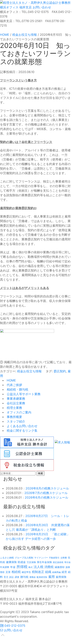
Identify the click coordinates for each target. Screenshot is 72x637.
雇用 (51, 577)
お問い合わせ (41, 7)
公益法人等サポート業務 (23, 394)
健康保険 (11, 562)
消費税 (49, 567)
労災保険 (31, 562)
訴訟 (11, 577)
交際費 (63, 558)
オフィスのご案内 (18, 412)
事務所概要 (14, 417)
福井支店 (25, 7)
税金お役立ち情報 (29, 371)
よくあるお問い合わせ (21, 426)
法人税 (38, 567)
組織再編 (56, 572)
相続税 (16, 572)
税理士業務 (14, 408)
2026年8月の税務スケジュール (47, 488)
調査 (17, 577)
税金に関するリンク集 (21, 430)
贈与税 (24, 576)
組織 (48, 572)
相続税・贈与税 (17, 389)
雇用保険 (61, 576)
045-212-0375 (14, 625)
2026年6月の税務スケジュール (46, 497)
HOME (11, 380)
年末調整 (4, 567)
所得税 (22, 567)
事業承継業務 (15, 398)
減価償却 (60, 567)
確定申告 (26, 572)
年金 (13, 567)
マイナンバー (41, 557)
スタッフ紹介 (15, 421)
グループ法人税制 (24, 557)
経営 (64, 571)
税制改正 (38, 572)
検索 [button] (40, 473)
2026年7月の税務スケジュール (46, 493)
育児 (6, 577)
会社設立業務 (15, 403)
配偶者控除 (42, 577)
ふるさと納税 (7, 557)
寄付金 (67, 562)
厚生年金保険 (44, 562)
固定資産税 (58, 562)
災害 (8, 571)
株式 (30, 567)
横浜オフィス (9, 7)
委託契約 (60, 371)
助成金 (22, 562)
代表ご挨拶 (14, 385)
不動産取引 (54, 558)
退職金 (32, 577)
